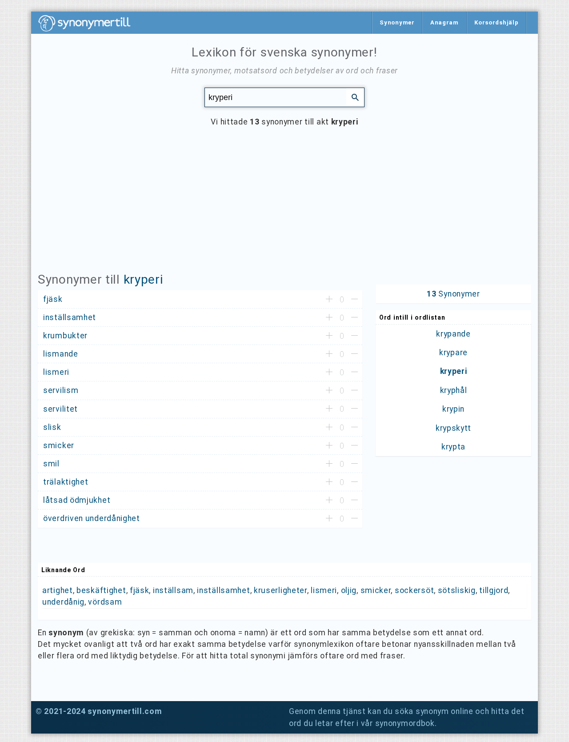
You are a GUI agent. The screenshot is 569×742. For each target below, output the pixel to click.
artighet (57, 590)
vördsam (105, 602)
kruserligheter (280, 590)
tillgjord (493, 590)
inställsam (173, 590)
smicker (376, 590)
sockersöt (414, 590)
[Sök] (355, 97)
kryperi (143, 279)
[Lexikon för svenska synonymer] (89, 23)
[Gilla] (329, 299)
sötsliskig (457, 590)
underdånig (63, 602)
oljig (349, 590)
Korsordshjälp (496, 22)
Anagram (444, 22)
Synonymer (397, 22)
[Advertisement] (284, 206)
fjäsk (139, 590)
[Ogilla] (354, 299)
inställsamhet (223, 590)
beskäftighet (101, 590)
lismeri (324, 590)
